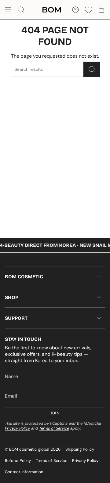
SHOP (11, 297)
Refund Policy (18, 460)
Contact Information (24, 471)
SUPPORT (16, 318)
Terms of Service (54, 428)
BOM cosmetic (24, 276)
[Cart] (101, 10)
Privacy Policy (17, 428)
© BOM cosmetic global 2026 (33, 449)
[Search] (91, 69)
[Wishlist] (88, 9)
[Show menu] (8, 10)
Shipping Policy (79, 449)
